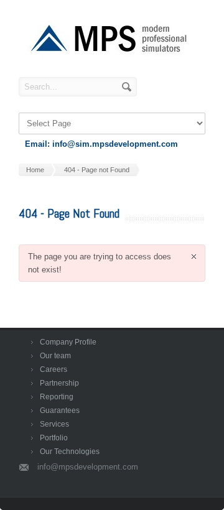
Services (54, 424)
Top (194, 480)
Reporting (56, 396)
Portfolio (54, 438)
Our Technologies (70, 451)
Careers (53, 369)
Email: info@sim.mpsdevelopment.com (101, 144)
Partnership (59, 383)
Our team (55, 355)
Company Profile (68, 342)
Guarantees (60, 410)
